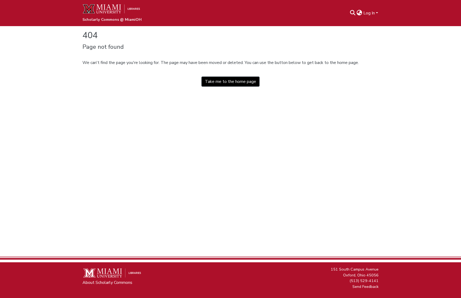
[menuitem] (359, 13)
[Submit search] (352, 13)
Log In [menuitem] (369, 13)
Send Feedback (365, 286)
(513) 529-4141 (364, 280)
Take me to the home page (230, 81)
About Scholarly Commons (107, 282)
